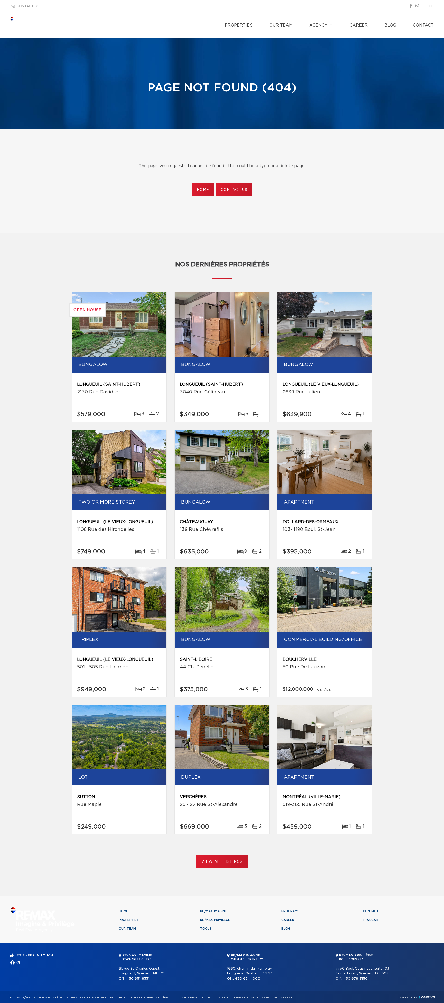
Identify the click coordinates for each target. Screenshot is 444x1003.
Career (359, 25)
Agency (318, 25)
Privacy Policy (219, 997)
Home (203, 190)
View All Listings (221, 862)
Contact (423, 25)
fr (431, 6)
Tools (205, 928)
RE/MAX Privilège (215, 919)
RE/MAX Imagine (213, 911)
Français (371, 919)
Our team (281, 25)
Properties (239, 25)
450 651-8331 (137, 978)
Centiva (427, 997)
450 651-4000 (247, 978)
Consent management (274, 997)
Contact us (27, 6)
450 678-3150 (355, 978)
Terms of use (244, 997)
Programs (290, 911)
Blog (390, 25)
